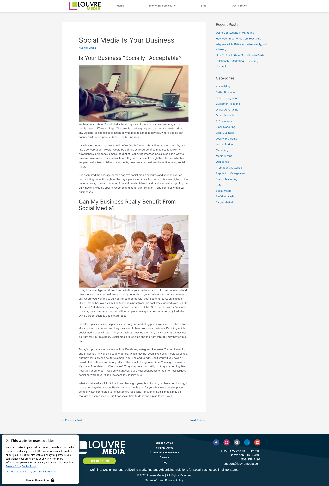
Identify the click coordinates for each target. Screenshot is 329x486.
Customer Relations (228, 103)
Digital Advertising (227, 109)
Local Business (225, 132)
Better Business (225, 92)
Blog (203, 5)
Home (120, 5)
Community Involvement (164, 452)
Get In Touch (239, 5)
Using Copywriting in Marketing (235, 32)
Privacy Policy (174, 480)
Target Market (224, 202)
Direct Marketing (226, 115)
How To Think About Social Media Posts (240, 55)
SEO (218, 185)
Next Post (197, 420)
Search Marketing (226, 179)
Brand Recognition (227, 98)
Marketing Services (160, 5)
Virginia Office (164, 447)
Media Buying (224, 156)
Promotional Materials (229, 167)
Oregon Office (164, 442)
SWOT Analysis (225, 196)
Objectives (222, 161)
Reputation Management (231, 173)
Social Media (88, 47)
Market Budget (225, 144)
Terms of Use (154, 480)
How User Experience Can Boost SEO (238, 38)
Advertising (223, 86)
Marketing (222, 150)
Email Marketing (225, 127)
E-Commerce (224, 121)
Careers (164, 457)
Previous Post (72, 420)
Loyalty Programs (226, 138)
